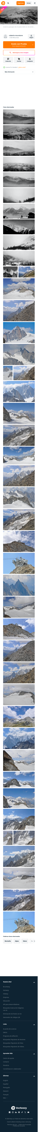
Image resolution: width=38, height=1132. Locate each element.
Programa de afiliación (10, 1077)
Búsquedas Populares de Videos (13, 1090)
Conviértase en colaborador (12, 1112)
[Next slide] (30, 982)
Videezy (5, 1035)
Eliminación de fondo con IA (12, 1055)
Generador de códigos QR (11, 1059)
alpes (17, 982)
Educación (6, 1042)
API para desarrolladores (11, 1046)
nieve (25, 982)
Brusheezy (6, 1028)
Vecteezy (6, 1031)
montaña (8, 982)
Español (5, 1128)
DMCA (5, 1074)
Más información (10, 71)
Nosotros (6, 1109)
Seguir (31, 37)
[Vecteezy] (3, 3)
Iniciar (29, 3)
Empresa (6, 1039)
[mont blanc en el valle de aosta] (11, 283)
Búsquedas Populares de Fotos (13, 1087)
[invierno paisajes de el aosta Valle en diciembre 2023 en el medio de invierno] (18, 116)
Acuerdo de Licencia (9, 1070)
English (5, 1124)
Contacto (6, 1105)
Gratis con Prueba (19, 45)
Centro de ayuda (8, 1102)
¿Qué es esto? (22, 67)
